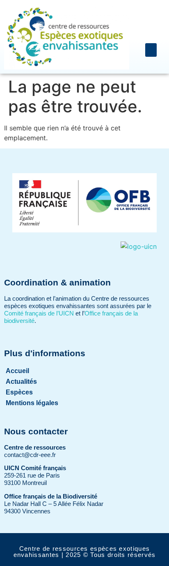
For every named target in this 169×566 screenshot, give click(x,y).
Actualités (21, 381)
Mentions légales (32, 402)
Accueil (17, 370)
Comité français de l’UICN (39, 313)
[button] (151, 50)
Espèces (19, 392)
